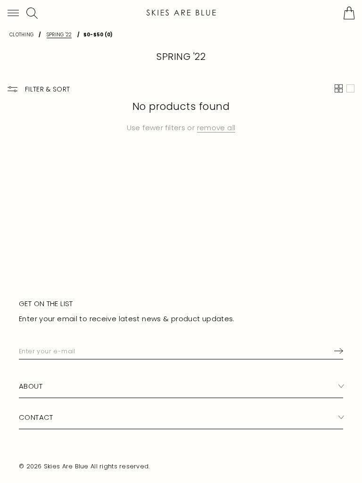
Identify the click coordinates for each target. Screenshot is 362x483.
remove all (216, 128)
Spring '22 (59, 34)
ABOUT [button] (30, 386)
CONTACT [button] (36, 417)
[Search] (32, 13)
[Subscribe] (336, 351)
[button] (13, 13)
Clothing (21, 34)
